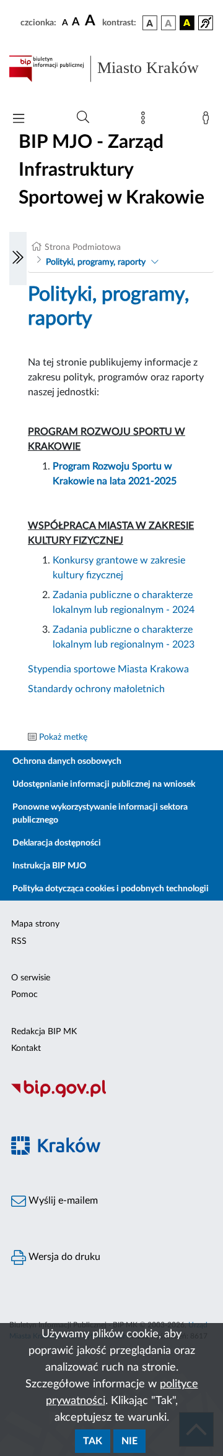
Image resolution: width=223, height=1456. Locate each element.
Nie (129, 1441)
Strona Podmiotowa (83, 247)
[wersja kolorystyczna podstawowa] (150, 23)
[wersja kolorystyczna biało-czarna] (168, 23)
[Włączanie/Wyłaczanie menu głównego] (18, 119)
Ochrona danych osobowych (66, 761)
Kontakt (26, 1048)
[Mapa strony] (146, 120)
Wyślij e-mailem (62, 1200)
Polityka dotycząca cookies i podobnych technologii (110, 888)
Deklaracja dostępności (56, 843)
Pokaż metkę (63, 737)
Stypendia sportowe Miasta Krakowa (108, 669)
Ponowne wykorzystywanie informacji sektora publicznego (100, 813)
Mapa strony (35, 924)
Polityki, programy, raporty (96, 262)
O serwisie (30, 978)
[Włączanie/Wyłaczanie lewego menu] (18, 258)
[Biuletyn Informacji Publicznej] (111, 1095)
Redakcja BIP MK (44, 1031)
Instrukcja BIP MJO (49, 866)
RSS (19, 941)
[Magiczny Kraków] (111, 1152)
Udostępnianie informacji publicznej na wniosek (103, 784)
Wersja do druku (63, 1257)
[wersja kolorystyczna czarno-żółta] (187, 23)
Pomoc (24, 994)
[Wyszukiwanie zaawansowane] (83, 117)
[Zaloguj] (208, 120)
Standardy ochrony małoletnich (96, 689)
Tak (92, 1441)
